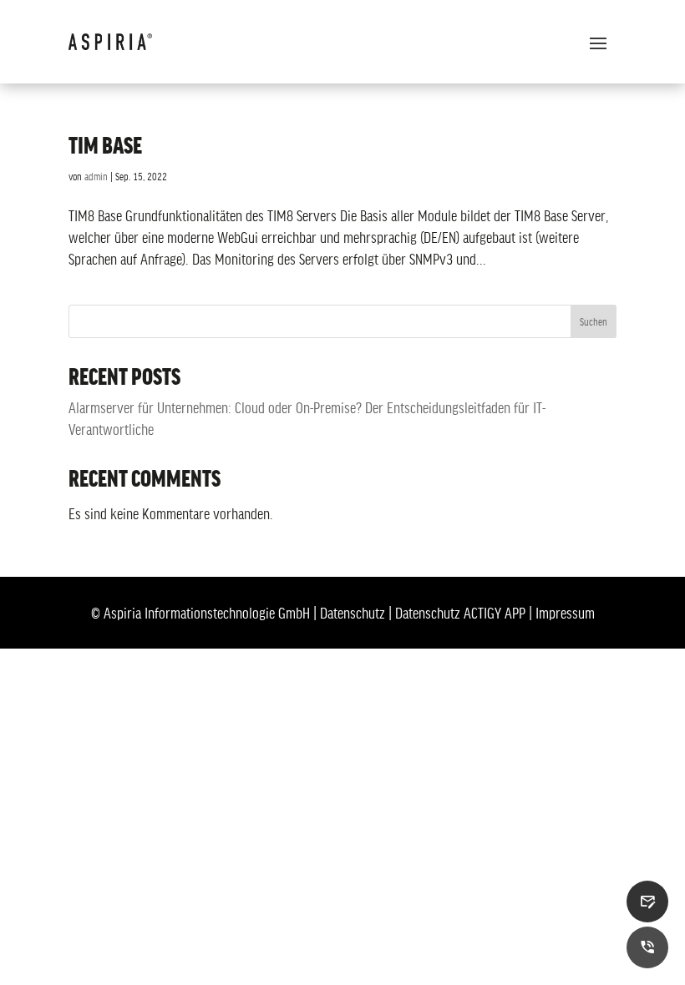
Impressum (565, 612)
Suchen (593, 321)
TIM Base (105, 144)
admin (96, 176)
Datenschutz (352, 612)
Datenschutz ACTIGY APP (460, 612)
